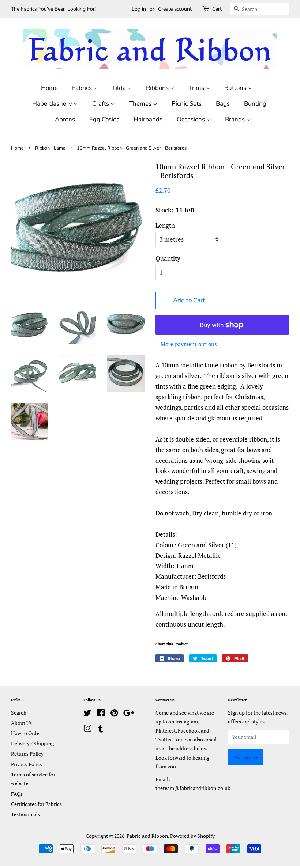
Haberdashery (53, 103)
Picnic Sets (187, 103)
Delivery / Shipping (32, 743)
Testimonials (25, 814)
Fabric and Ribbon (147, 835)
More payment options (189, 344)
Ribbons (158, 88)
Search (18, 712)
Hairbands (148, 119)
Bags (223, 103)
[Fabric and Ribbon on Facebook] (101, 714)
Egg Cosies (104, 119)
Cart (217, 8)
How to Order (26, 733)
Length (165, 225)
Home (49, 88)
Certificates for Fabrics (36, 804)
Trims (197, 88)
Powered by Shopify (192, 835)
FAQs (17, 793)
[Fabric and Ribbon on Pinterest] (114, 714)
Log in (139, 8)
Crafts (101, 103)
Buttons (236, 88)
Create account (175, 8)
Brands (235, 119)
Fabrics (82, 88)
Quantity (167, 258)
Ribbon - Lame (50, 148)
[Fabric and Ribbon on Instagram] (87, 729)
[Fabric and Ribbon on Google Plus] (128, 714)
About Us (21, 722)
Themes (141, 103)
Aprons (65, 119)
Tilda (119, 88)
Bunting (255, 103)
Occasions (191, 119)
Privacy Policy (26, 764)
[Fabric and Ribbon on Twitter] (87, 714)
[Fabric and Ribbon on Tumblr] (101, 729)
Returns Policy (27, 753)
